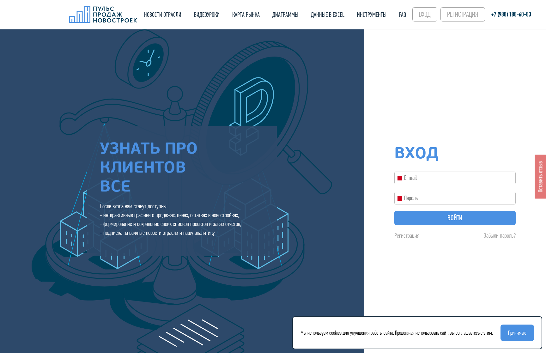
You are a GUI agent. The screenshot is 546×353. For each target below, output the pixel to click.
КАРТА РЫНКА (246, 14)
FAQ (402, 14)
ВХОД (425, 14)
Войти (454, 218)
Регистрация (406, 235)
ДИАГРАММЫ (285, 14)
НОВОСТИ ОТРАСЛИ (162, 14)
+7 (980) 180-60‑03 (511, 14)
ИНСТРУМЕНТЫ (371, 14)
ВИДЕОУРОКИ (207, 14)
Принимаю (517, 333)
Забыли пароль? (500, 235)
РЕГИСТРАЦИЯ (462, 14)
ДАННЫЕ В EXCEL (327, 14)
